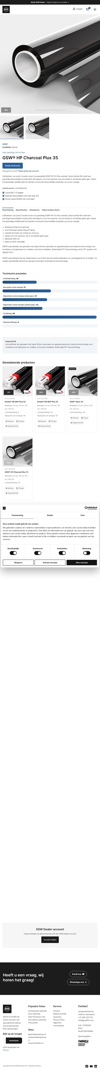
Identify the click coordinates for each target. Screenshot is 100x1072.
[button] (78, 974)
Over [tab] (83, 515)
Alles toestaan (82, 563)
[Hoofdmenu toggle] (95, 9)
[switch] (37, 553)
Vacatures (57, 1017)
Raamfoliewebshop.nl (37, 1034)
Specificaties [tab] (21, 210)
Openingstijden (84, 1036)
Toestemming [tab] (17, 515)
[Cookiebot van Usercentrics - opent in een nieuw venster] (86, 508)
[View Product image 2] (37, 127)
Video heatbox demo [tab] (51, 210)
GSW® (5, 144)
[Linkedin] (95, 1066)
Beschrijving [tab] (7, 210)
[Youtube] (91, 1066)
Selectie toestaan (50, 563)
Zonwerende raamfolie (37, 1011)
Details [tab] (50, 515)
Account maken (50, 940)
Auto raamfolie (8, 152)
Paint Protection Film (36, 1017)
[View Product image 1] (12, 127)
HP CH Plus (20, 152)
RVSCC (39, 1066)
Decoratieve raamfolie (37, 1020)
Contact (56, 1011)
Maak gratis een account (29, 171)
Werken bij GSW (59, 1014)
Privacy (6, 1050)
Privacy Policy (59, 1020)
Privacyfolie (33, 1023)
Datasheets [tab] (35, 210)
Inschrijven (14, 1040)
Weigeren (18, 563)
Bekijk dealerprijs (12, 166)
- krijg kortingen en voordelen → (50, 2)
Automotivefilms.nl (36, 1043)
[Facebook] (86, 1066)
